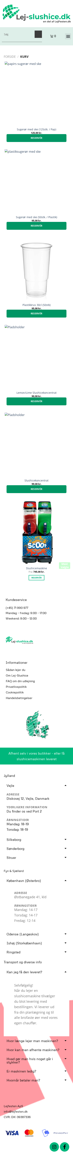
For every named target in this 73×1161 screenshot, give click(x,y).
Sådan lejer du (15, 670)
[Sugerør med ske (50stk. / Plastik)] (36, 181)
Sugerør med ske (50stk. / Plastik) (36, 217)
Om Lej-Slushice (17, 675)
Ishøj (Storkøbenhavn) (24, 943)
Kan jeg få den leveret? (24, 972)
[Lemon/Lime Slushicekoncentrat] (36, 357)
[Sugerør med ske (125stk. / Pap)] (36, 93)
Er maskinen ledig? (21, 1071)
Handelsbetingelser (19, 698)
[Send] (38, 34)
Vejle (10, 785)
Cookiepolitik (15, 692)
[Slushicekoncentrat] (36, 444)
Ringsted (13, 952)
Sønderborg (15, 848)
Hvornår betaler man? (23, 1080)
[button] (68, 36)
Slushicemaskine (36, 568)
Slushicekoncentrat (36, 480)
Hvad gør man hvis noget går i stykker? (30, 1060)
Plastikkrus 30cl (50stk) (36, 305)
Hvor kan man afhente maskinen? (33, 1050)
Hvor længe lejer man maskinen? (32, 1041)
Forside (10, 57)
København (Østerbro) (24, 881)
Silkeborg (14, 839)
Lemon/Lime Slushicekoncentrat (36, 392)
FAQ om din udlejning (20, 681)
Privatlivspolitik (16, 687)
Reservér (36, 138)
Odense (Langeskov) (23, 934)
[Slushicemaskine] (36, 532)
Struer (11, 857)
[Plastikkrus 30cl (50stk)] (36, 269)
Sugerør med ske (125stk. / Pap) (36, 129)
